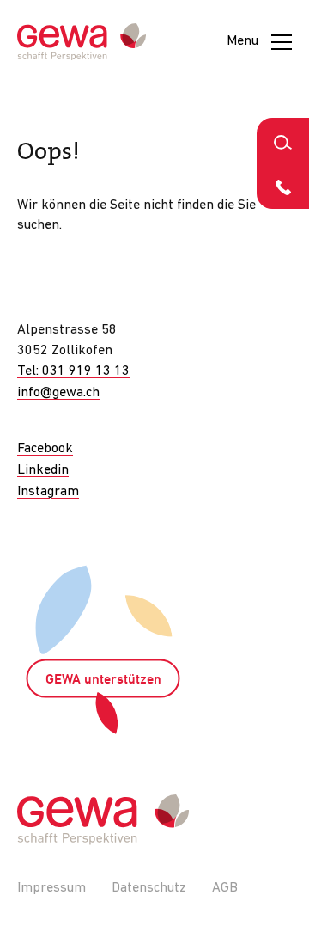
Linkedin (43, 470)
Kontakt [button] (283, 186)
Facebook (45, 449)
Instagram (48, 492)
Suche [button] (283, 140)
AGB (225, 888)
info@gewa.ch (58, 393)
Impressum (51, 888)
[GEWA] (81, 42)
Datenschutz (149, 888)
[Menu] (281, 42)
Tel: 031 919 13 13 (73, 371)
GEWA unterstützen (103, 680)
